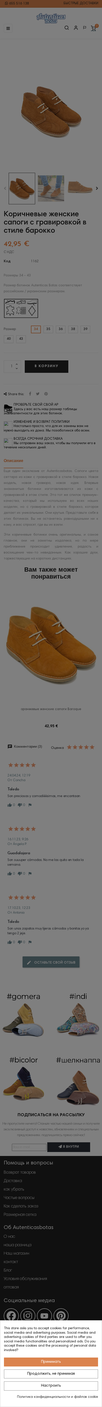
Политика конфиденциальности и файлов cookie (57, 1397)
